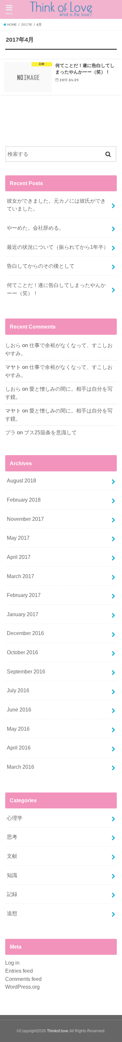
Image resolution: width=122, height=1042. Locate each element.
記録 (12, 894)
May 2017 (18, 538)
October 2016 (22, 652)
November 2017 (25, 519)
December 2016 (25, 633)
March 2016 (20, 767)
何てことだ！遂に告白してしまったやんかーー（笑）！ (56, 289)
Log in (12, 963)
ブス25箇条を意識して (50, 432)
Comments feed (23, 979)
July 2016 (18, 690)
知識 (12, 875)
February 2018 (24, 500)
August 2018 (21, 480)
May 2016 (18, 729)
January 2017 (22, 614)
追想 (12, 913)
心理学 (14, 818)
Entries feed (19, 971)
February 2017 (24, 595)
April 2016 (19, 748)
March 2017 (20, 576)
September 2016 (26, 671)
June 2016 (19, 709)
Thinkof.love (57, 1031)
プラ (10, 432)
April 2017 (19, 557)
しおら (13, 345)
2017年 (26, 24)
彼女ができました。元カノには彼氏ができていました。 (56, 205)
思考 (12, 837)
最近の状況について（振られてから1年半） (58, 247)
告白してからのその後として (41, 266)
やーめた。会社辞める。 (35, 228)
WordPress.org (22, 987)
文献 (12, 856)
